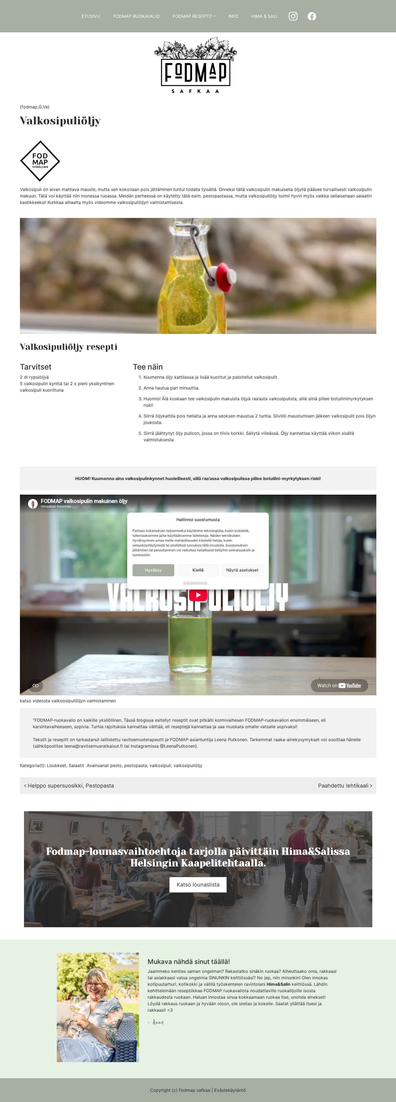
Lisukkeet (56, 765)
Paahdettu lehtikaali (344, 785)
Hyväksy (153, 570)
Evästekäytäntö (195, 582)
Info (233, 16)
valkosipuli (160, 765)
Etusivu (91, 16)
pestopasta (135, 765)
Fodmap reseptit (192, 16)
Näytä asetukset (242, 570)
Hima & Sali (264, 16)
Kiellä (198, 570)
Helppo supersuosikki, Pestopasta (70, 785)
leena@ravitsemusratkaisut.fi (93, 746)
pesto (116, 765)
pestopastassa (218, 196)
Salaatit (76, 765)
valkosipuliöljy (187, 765)
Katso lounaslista (198, 884)
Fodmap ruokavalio (136, 16)
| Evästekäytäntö (228, 1090)
